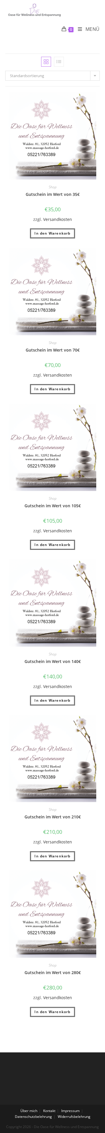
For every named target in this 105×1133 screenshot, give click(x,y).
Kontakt (49, 1110)
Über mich (28, 1110)
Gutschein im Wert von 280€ (52, 972)
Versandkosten (57, 219)
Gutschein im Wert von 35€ (53, 194)
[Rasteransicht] (46, 62)
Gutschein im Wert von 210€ (52, 817)
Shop (53, 187)
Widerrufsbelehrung (74, 1116)
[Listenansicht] (59, 62)
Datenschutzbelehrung (33, 1116)
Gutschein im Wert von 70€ (53, 350)
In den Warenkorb (52, 233)
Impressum (70, 1110)
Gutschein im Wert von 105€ (52, 505)
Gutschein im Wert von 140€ (52, 661)
